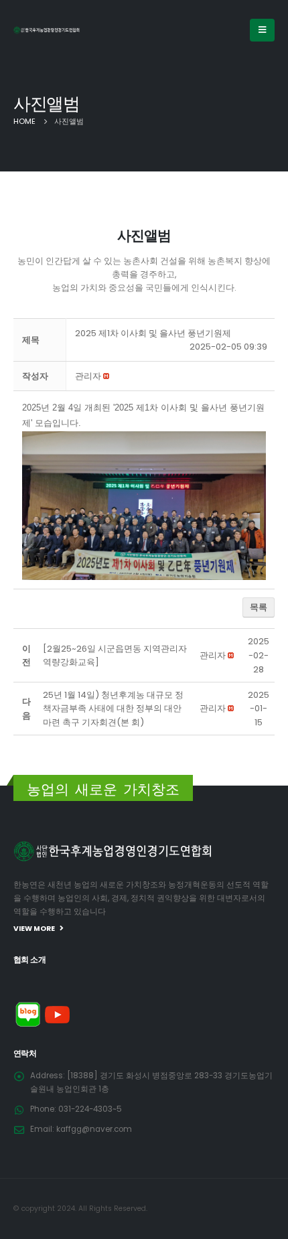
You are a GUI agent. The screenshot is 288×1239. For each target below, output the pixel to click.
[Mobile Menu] (262, 30)
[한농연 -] (46, 29)
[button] (88, 376)
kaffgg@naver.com (94, 1129)
